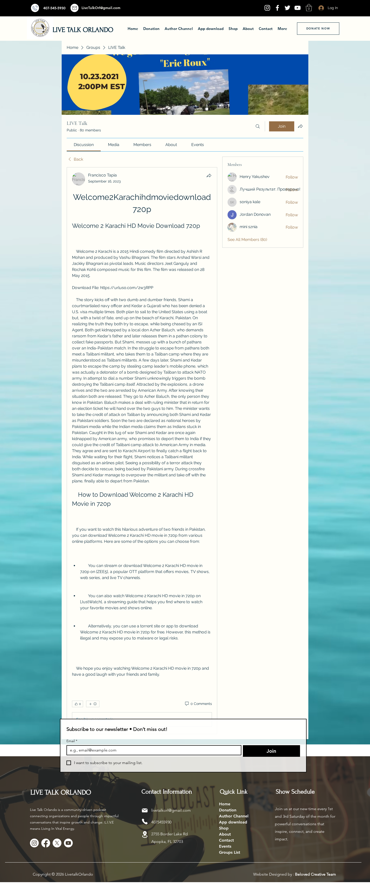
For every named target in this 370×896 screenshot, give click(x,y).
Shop (224, 828)
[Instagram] (267, 8)
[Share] (209, 175)
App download (233, 822)
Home (224, 804)
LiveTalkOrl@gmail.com (101, 8)
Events (225, 846)
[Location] (144, 834)
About (225, 834)
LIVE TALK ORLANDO (83, 30)
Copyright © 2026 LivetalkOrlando (63, 874)
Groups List (229, 852)
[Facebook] (277, 8)
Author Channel (233, 816)
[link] (84, 144)
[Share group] (300, 126)
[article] (142, 450)
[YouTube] (297, 8)
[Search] (258, 126)
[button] (309, 7)
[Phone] (144, 821)
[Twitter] (287, 8)
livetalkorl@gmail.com (171, 810)
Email (71, 741)
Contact (226, 840)
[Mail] (35, 8)
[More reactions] (92, 704)
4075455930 (161, 822)
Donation (227, 810)
